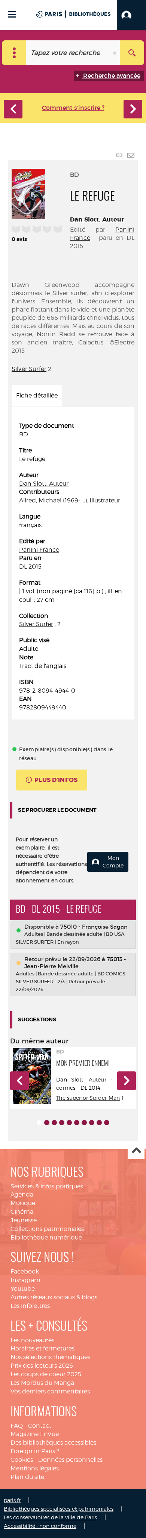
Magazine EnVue (34, 1434)
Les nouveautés (32, 1340)
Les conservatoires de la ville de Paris (50, 1517)
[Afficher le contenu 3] (54, 1122)
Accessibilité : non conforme (40, 1526)
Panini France (39, 549)
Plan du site (27, 1476)
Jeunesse (23, 1220)
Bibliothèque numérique (46, 1237)
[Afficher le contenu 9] (99, 1122)
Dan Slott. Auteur (97, 219)
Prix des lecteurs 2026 (41, 1365)
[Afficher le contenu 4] (61, 1122)
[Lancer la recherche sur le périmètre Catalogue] (132, 52)
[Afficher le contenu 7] (84, 1122)
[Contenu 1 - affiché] (39, 1122)
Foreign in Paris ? (34, 1451)
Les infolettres (30, 1305)
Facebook (24, 1271)
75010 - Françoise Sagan (94, 926)
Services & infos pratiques (46, 1186)
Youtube (22, 1288)
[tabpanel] (73, 567)
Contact (39, 1425)
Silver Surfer (29, 368)
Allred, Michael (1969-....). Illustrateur (69, 500)
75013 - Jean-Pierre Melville (75, 963)
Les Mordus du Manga (42, 1382)
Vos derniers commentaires (50, 1391)
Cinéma (21, 1211)
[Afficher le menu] (11, 14)
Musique (22, 1203)
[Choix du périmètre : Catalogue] (14, 52)
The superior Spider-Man (88, 1098)
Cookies (21, 1459)
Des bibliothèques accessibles (53, 1442)
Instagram (25, 1280)
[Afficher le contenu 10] (106, 1122)
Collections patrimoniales (47, 1228)
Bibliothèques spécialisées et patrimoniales (58, 1508)
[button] (131, 15)
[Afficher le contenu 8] (91, 1122)
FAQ (16, 1425)
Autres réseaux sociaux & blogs (53, 1297)
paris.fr (12, 1500)
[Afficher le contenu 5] (69, 1122)
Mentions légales (34, 1468)
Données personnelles (70, 1459)
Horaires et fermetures (42, 1348)
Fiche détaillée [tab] (37, 395)
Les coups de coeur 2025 (45, 1374)
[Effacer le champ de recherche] (115, 52)
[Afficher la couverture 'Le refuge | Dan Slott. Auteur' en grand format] (28, 192)
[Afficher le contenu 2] (46, 1122)
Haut (136, 1151)
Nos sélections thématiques (50, 1357)
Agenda (21, 1194)
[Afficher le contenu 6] (76, 1122)
